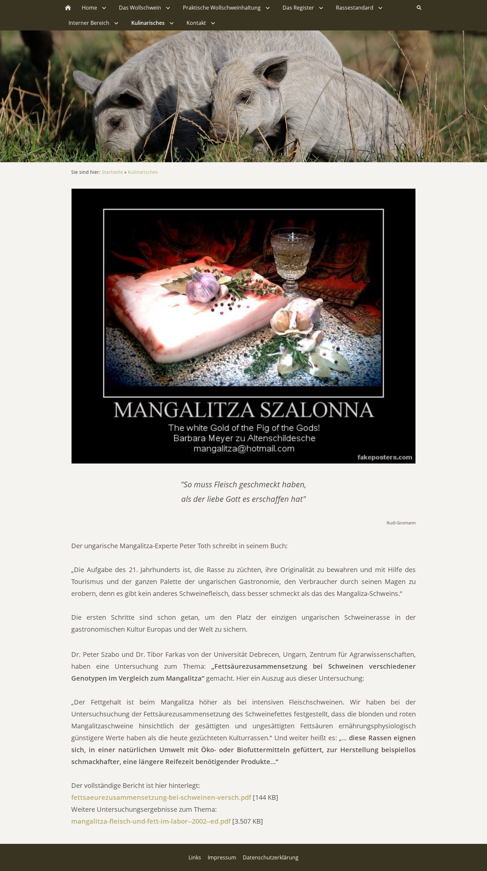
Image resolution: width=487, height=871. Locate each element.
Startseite (112, 172)
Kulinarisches (143, 172)
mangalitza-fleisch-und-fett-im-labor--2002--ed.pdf (151, 821)
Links (195, 857)
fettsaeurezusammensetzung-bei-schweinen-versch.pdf (161, 797)
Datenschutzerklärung (270, 857)
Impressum (222, 857)
